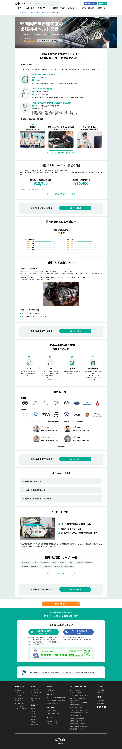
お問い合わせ (72, 8)
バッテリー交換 (25, 562)
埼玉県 (33, 714)
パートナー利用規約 (75, 693)
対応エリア (18, 701)
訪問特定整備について (76, 729)
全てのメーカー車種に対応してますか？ (36, 499)
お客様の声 (18, 695)
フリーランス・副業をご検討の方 (56, 698)
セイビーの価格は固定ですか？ (33, 490)
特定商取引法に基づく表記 (77, 718)
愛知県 (33, 719)
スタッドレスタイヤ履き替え (41, 562)
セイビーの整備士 (20, 706)
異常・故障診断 (35, 698)
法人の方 (84, 8)
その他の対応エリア (36, 724)
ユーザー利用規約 (75, 690)
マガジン (63, 8)
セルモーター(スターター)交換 (29, 566)
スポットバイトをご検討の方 (55, 700)
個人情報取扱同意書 (75, 715)
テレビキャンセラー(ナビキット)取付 (64, 566)
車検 (71, 562)
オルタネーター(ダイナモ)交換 (84, 562)
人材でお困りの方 (52, 711)
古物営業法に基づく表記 (76, 721)
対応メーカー (19, 703)
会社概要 (99, 700)
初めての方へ (19, 690)
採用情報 (99, 703)
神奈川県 (33, 716)
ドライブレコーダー (36, 693)
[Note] (98, 707)
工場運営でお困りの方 (53, 713)
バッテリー (34, 695)
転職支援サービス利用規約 (77, 723)
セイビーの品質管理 (21, 709)
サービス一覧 (34, 690)
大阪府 (33, 722)
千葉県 (33, 711)
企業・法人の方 (51, 690)
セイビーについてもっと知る (61, 153)
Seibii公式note (51, 724)
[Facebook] (103, 707)
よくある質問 (54, 8)
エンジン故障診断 (45, 566)
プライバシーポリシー (76, 707)
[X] (100, 707)
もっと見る (61, 573)
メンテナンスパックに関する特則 (79, 695)
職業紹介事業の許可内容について (79, 726)
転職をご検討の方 (52, 703)
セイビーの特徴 (19, 693)
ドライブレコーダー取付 (59, 562)
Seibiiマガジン (51, 721)
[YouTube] (105, 707)
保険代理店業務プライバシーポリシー (80, 713)
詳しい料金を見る (61, 194)
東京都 (33, 708)
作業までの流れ (19, 698)
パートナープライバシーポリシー (79, 710)
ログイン (103, 3)
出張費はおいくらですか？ (32, 481)
